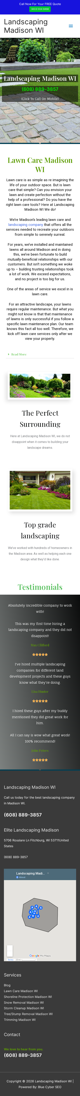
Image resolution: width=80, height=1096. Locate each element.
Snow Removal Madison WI (24, 1002)
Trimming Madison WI (20, 1020)
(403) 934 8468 (40, 9)
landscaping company (25, 225)
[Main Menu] (71, 26)
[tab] (40, 354)
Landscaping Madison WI (26, 26)
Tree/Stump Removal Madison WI (28, 1014)
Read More (19, 354)
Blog (7, 985)
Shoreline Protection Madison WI (28, 997)
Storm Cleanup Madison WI (24, 1008)
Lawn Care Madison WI (21, 991)
